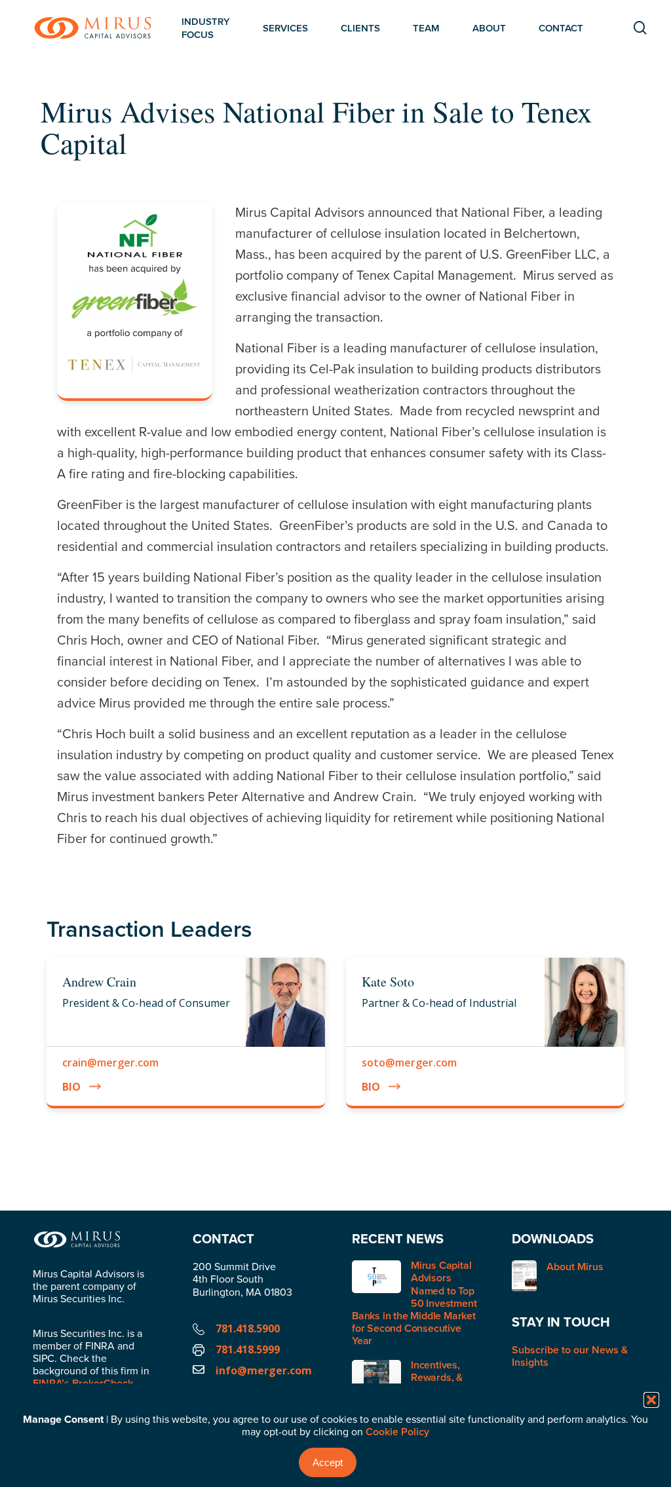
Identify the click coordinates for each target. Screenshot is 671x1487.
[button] (651, 1399)
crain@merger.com (110, 1062)
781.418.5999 (248, 1349)
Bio (71, 1087)
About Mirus (575, 1267)
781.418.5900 (248, 1328)
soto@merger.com (409, 1062)
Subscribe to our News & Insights (570, 1356)
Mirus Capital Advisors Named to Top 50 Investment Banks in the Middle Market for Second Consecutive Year (414, 1303)
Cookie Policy (397, 1431)
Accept (328, 1462)
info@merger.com (264, 1370)
